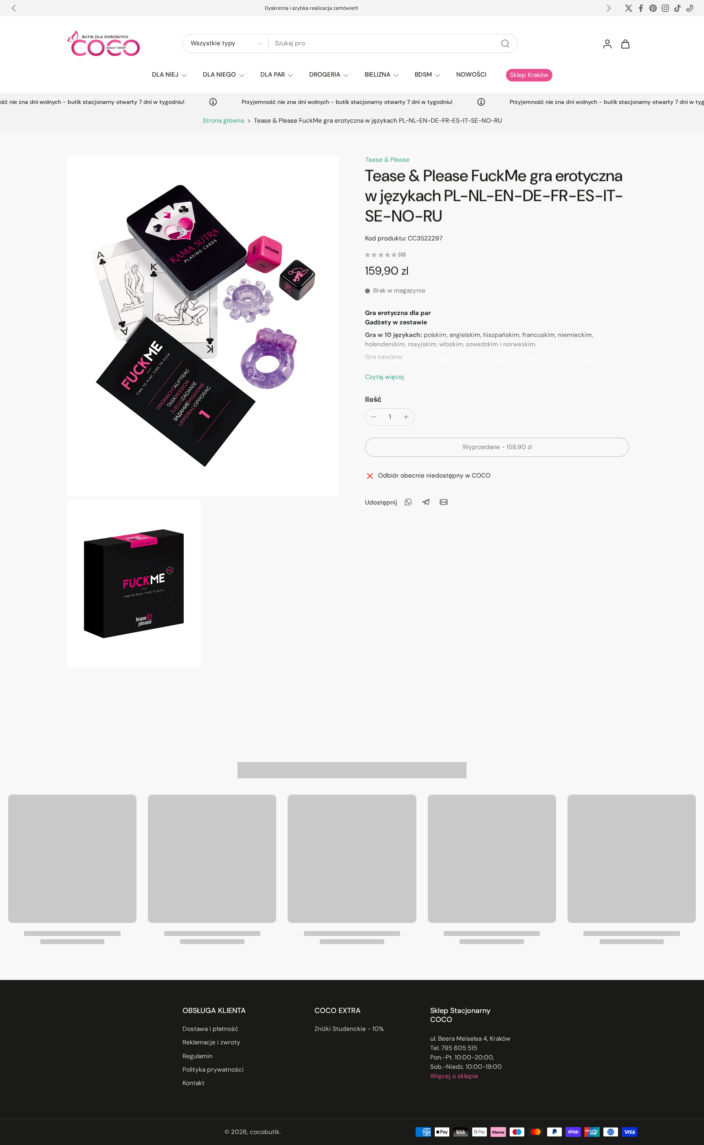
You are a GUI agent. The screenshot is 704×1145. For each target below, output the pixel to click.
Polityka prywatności (213, 1070)
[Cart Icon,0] (625, 44)
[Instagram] (665, 8)
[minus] (373, 417)
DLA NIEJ (165, 74)
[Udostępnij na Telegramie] (426, 502)
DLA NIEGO (219, 74)
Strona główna (223, 121)
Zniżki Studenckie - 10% (349, 1029)
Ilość (373, 398)
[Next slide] (608, 8)
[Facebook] (641, 8)
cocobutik (264, 1132)
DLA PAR (272, 74)
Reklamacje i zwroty (211, 1043)
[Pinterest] (653, 8)
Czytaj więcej (384, 376)
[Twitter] (629, 8)
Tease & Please (387, 160)
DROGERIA (324, 74)
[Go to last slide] (14, 8)
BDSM (423, 74)
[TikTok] (677, 8)
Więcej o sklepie (454, 1076)
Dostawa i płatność (210, 1029)
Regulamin (198, 1056)
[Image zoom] (203, 326)
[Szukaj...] (505, 43)
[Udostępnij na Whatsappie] (408, 502)
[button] (497, 446)
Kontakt (194, 1083)
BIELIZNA (377, 74)
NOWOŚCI (471, 74)
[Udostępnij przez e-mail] (444, 502)
